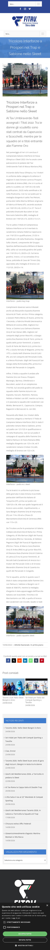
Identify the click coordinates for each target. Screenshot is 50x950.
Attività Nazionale (21, 645)
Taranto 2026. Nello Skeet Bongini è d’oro (13, 687)
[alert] (25, 926)
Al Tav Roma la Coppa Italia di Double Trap (23, 787)
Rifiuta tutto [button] (25, 940)
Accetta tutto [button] (24, 934)
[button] (4, 692)
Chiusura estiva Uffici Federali (18, 823)
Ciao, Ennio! (10, 751)
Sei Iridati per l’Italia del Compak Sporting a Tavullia (36, 687)
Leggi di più (15, 918)
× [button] (47, 905)
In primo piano (37, 645)
